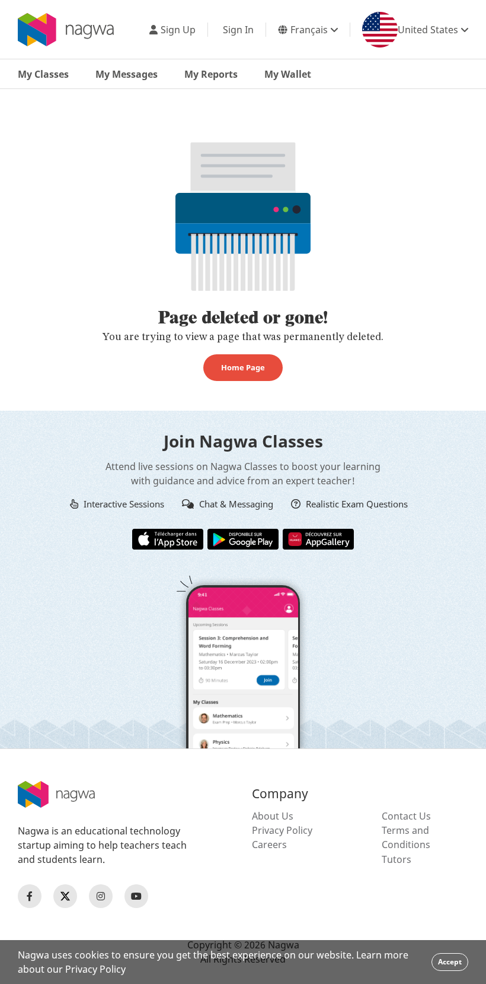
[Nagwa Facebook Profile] (29, 896)
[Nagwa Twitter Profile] (65, 896)
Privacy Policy (282, 830)
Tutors (396, 859)
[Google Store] (243, 538)
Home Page (243, 367)
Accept (450, 962)
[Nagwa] (66, 29)
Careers (269, 844)
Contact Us (406, 816)
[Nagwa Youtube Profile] (136, 896)
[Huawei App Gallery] (318, 538)
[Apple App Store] (167, 538)
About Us (272, 816)
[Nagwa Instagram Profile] (101, 896)
